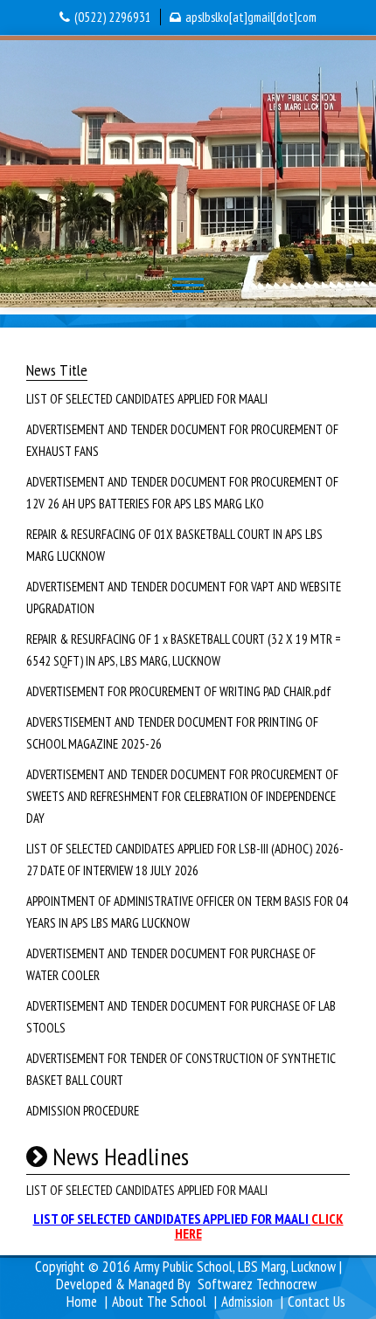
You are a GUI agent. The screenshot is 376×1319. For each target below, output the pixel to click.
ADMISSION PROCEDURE (82, 1110)
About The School (159, 1301)
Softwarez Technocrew (257, 1284)
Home (81, 1301)
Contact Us (316, 1301)
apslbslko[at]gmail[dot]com (251, 17)
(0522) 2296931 (112, 17)
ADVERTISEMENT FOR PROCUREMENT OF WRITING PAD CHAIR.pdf (178, 691)
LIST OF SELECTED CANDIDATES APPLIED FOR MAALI (147, 398)
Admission (247, 1301)
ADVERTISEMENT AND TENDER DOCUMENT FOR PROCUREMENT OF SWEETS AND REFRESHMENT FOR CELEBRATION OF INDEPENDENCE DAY (182, 796)
